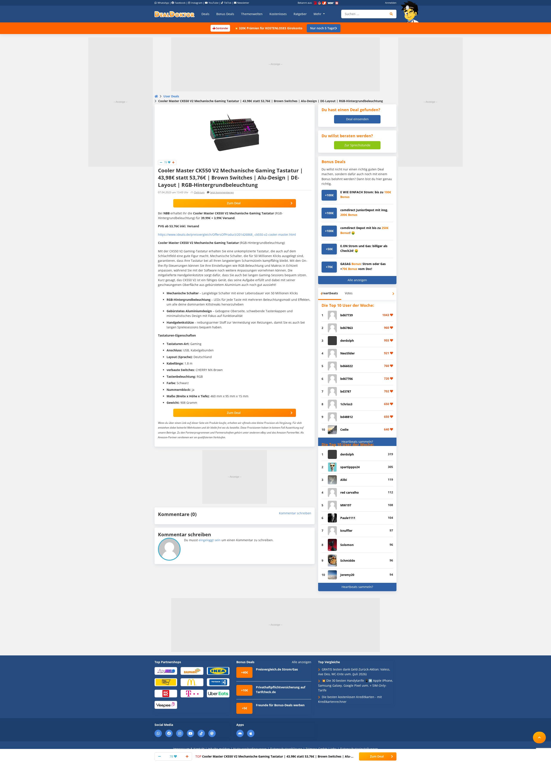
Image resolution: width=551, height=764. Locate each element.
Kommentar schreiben (295, 513)
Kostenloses (278, 14)
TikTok (227, 2)
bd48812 (346, 417)
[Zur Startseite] (411, 11)
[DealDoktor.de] (175, 14)
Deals (205, 14)
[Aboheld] (166, 670)
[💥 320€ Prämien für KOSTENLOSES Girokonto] (220, 28)
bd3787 (345, 391)
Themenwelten (252, 14)
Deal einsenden (357, 119)
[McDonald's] (192, 682)
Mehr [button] (318, 14)
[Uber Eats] (218, 693)
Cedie (344, 429)
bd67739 (346, 315)
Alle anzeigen (357, 280)
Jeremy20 (347, 575)
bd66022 (346, 366)
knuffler (346, 531)
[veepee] (166, 704)
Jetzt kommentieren (222, 192)
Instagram (196, 2)
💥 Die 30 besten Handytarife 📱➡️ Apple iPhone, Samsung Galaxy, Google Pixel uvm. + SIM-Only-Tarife (355, 685)
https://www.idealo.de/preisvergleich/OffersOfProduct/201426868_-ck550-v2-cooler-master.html (227, 234)
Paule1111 (347, 518)
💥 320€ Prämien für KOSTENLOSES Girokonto (268, 28)
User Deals (171, 96)
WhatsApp (163, 2)
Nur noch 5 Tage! (322, 28)
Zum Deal (234, 203)
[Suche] (391, 14)
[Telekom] (192, 693)
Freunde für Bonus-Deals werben (280, 705)
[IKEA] (218, 670)
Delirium (199, 192)
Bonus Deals (225, 14)
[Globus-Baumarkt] (192, 670)
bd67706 (346, 379)
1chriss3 (346, 404)
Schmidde (347, 560)
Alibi (343, 480)
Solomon (347, 545)
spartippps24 (350, 467)
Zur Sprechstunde (357, 145)
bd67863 (346, 328)
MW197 (345, 505)
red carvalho (349, 492)
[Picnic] (166, 693)
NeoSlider (347, 353)
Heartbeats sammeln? (357, 442)
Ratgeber (300, 14)
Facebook (180, 2)
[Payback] (218, 682)
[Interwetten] (166, 682)
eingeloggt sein (210, 540)
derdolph (347, 340)
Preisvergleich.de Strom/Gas (277, 669)
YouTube (213, 2)
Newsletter (243, 2)
